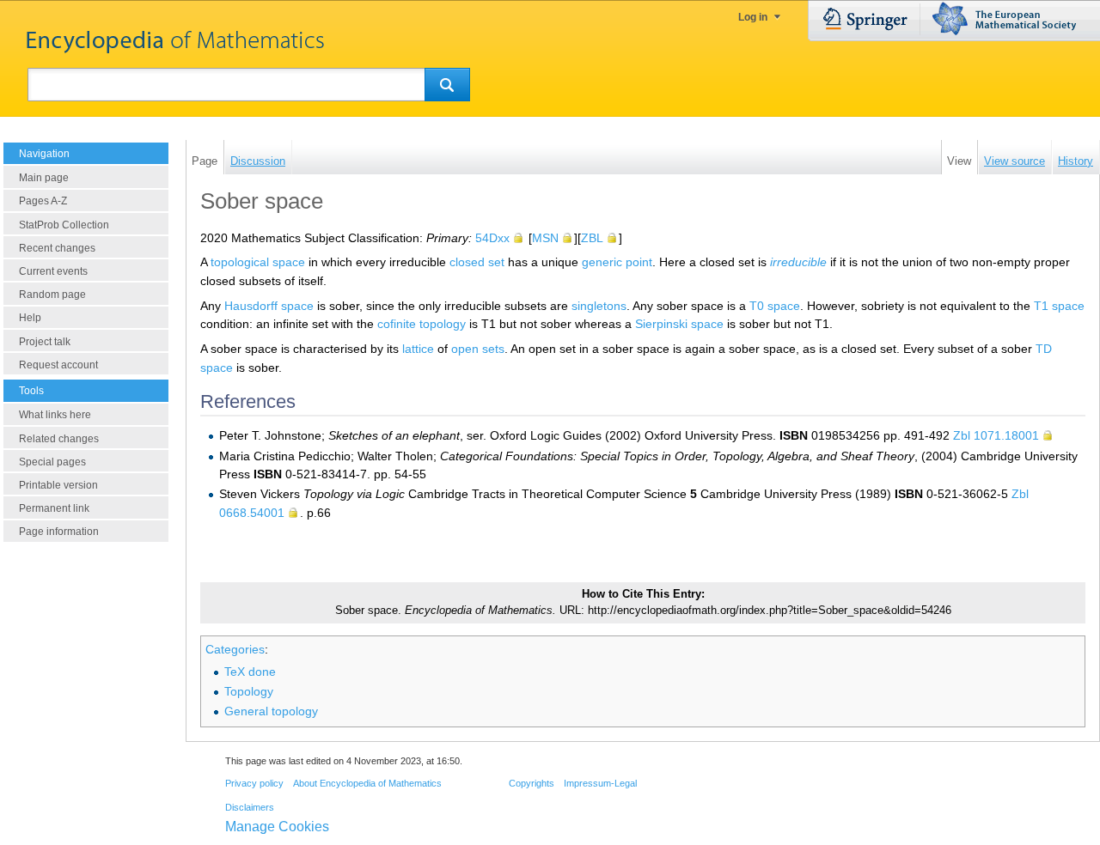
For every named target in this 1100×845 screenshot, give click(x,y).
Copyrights (531, 783)
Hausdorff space (269, 306)
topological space (258, 262)
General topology (271, 711)
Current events (53, 271)
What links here (55, 415)
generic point (617, 262)
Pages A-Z (43, 201)
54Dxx (492, 238)
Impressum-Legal (600, 783)
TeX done (250, 671)
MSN (545, 238)
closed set (476, 262)
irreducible (798, 262)
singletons (598, 306)
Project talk (44, 342)
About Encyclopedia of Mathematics (367, 783)
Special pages (52, 462)
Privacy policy (254, 783)
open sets (477, 349)
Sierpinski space (679, 324)
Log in (752, 17)
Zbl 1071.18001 (996, 435)
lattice (418, 349)
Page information (59, 532)
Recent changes (57, 248)
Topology (248, 691)
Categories (235, 649)
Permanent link (54, 508)
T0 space (774, 306)
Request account (58, 365)
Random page (52, 295)
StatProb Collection (64, 225)
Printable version (58, 485)
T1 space (1059, 306)
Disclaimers (249, 807)
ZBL (592, 238)
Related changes (59, 439)
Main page (44, 178)
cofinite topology (421, 324)
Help (30, 318)
